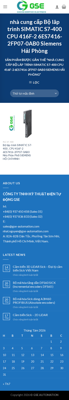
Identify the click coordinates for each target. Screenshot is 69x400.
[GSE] (31, 7)
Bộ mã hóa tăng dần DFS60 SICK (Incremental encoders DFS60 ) (34, 284)
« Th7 (6, 384)
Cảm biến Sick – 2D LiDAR (30, 315)
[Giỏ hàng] (64, 7)
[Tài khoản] (57, 7)
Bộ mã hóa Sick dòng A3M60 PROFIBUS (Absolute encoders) (34, 300)
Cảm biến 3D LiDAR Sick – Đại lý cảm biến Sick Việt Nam (37, 268)
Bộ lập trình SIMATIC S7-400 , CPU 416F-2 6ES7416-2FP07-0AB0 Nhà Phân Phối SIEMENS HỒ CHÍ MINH (17, 152)
